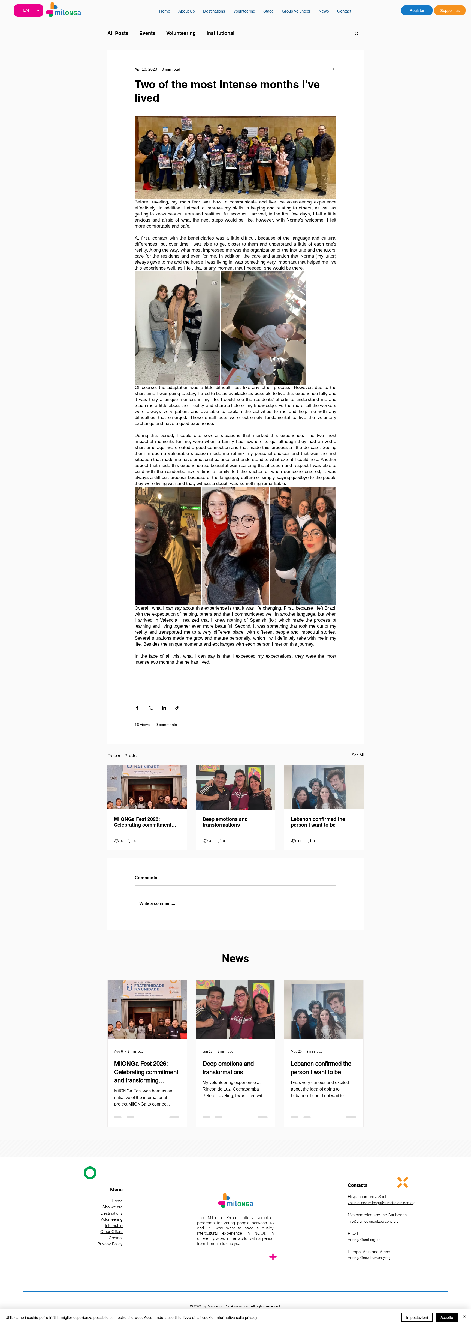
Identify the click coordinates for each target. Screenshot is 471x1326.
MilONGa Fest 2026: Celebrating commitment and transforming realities (144, 822)
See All (358, 755)
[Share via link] (177, 707)
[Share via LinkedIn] (164, 707)
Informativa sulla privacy (236, 1317)
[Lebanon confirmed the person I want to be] (324, 787)
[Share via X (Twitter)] (150, 707)
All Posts (117, 33)
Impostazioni (417, 1317)
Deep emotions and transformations (225, 822)
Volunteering (181, 33)
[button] (356, 33)
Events (147, 33)
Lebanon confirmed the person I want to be (318, 822)
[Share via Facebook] (137, 707)
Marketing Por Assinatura (228, 1306)
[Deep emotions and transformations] (235, 787)
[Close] (464, 1317)
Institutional (220, 33)
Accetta (446, 1317)
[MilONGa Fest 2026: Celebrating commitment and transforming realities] (147, 787)
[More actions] (333, 69)
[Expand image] (177, 328)
